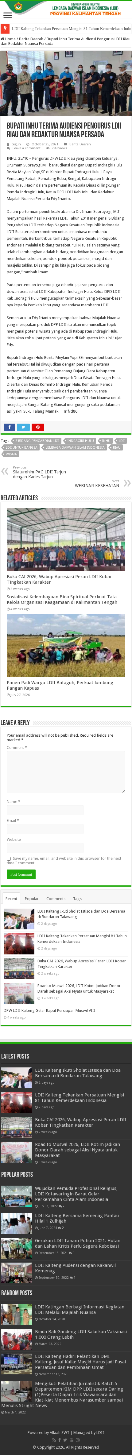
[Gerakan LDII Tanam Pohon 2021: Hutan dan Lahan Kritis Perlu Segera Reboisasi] (16, 1248)
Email (13, 820)
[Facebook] (59, 1440)
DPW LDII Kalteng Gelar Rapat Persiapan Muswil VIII (49, 1010)
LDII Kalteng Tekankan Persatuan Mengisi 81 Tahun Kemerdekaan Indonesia (79, 1097)
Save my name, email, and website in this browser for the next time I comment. (64, 860)
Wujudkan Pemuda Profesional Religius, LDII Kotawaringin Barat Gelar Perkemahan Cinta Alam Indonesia (76, 1194)
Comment (17, 747)
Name (13, 801)
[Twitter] (65, 1440)
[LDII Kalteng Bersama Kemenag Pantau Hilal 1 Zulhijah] (16, 1223)
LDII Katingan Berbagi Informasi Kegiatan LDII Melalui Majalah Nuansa (79, 1309)
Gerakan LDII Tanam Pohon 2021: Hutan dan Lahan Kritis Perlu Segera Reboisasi (77, 1243)
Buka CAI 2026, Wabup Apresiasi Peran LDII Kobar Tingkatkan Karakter (80, 1122)
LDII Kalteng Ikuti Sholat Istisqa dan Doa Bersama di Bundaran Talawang (78, 1072)
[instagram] (77, 1440)
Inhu (106, 441)
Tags (77, 898)
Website (14, 839)
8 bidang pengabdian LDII (37, 441)
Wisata (11, 454)
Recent (11, 898)
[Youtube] (71, 1440)
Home (10, 39)
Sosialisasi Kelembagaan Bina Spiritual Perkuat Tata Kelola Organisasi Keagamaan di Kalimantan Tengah (62, 599)
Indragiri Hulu (81, 441)
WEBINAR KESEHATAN (97, 483)
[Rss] (54, 1440)
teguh (16, 144)
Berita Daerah (31, 39)
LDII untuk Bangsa (21, 448)
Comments (55, 898)
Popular (32, 898)
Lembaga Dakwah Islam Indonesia (75, 448)
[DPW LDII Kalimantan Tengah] (66, 9)
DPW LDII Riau (62, 158)
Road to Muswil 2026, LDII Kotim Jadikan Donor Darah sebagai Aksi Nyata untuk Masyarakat (77, 1150)
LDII (43, 291)
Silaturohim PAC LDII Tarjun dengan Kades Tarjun (39, 472)
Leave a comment (27, 148)
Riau (117, 448)
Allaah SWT (59, 1432)
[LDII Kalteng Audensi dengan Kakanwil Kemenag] (16, 1273)
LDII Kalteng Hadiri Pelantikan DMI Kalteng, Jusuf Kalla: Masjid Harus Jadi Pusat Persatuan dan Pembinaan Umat (80, 1362)
